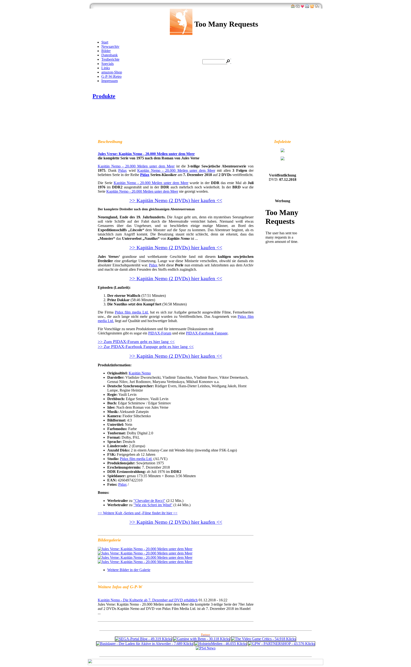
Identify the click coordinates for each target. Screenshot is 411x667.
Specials (107, 64)
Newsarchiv (110, 46)
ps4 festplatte (180, 652)
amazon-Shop (111, 72)
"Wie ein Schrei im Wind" (152, 505)
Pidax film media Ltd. (132, 312)
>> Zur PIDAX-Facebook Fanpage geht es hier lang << (146, 346)
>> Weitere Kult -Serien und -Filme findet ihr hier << (137, 513)
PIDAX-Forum (159, 333)
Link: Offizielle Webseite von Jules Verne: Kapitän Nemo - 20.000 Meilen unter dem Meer (214, 124)
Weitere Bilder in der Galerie (128, 570)
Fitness (196, 652)
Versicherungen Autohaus (221, 652)
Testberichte (110, 59)
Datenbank (109, 55)
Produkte (104, 96)
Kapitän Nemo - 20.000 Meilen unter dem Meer (136, 166)
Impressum (109, 81)
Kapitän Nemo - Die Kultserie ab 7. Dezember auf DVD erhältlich (148, 600)
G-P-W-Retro (111, 76)
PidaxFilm (115, 124)
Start (104, 42)
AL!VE (139, 124)
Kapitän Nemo (140, 373)
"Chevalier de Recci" (149, 501)
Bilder (106, 51)
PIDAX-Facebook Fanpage (207, 333)
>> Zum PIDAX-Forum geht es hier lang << (136, 341)
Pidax (122, 170)
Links (105, 68)
